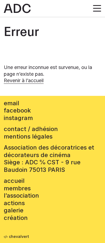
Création (16, 217)
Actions (14, 203)
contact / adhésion (31, 128)
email (11, 103)
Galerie (13, 210)
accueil (14, 180)
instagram (18, 117)
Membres (17, 188)
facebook (17, 110)
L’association (21, 195)
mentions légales (28, 136)
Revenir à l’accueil (24, 80)
